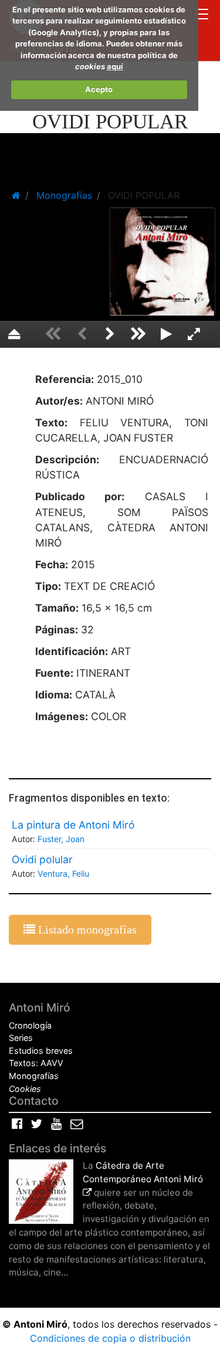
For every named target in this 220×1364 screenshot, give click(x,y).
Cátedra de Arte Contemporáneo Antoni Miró (143, 1172)
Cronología (30, 1025)
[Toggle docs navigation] (201, 15)
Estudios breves (41, 1051)
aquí (115, 66)
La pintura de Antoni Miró (73, 825)
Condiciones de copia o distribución (110, 1338)
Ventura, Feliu (63, 873)
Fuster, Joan (61, 839)
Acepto (99, 89)
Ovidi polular (42, 859)
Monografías (34, 1076)
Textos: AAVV (36, 1063)
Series (21, 1038)
